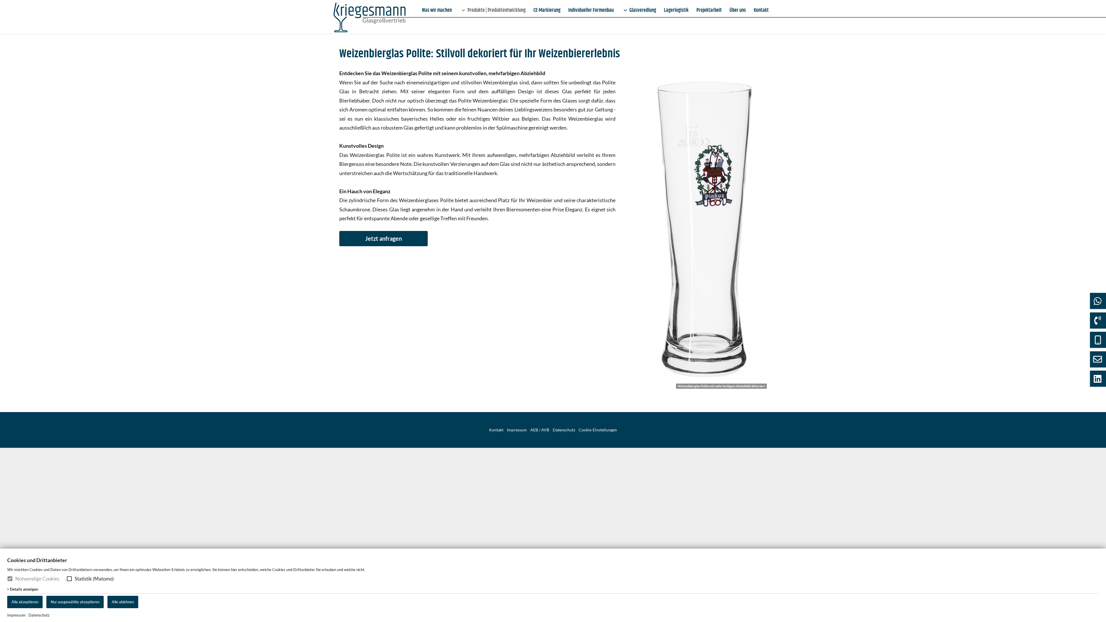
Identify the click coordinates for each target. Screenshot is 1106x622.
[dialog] (553, 585)
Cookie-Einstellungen (598, 430)
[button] (69, 578)
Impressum (16, 615)
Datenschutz (39, 615)
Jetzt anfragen (383, 238)
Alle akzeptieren (25, 602)
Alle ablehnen (123, 602)
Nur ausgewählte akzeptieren (75, 602)
